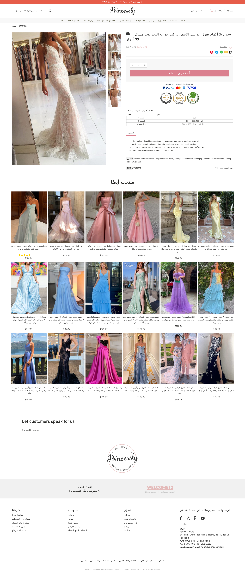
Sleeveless (219, 159)
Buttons (145, 159)
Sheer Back (209, 159)
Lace (182, 159)
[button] (24, 255)
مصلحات (126, 569)
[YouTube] (203, 518)
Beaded (137, 159)
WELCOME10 (160, 487)
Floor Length (155, 159)
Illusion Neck (167, 159)
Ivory (177, 159)
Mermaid (189, 159)
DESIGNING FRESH (153, 569)
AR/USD (230, 11)
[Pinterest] (196, 518)
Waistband (136, 162)
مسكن (13, 26)
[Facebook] (182, 518)
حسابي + (199, 11)
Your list (223, 47)
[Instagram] (189, 518)
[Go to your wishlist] (192, 9)
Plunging (198, 159)
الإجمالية (119, 569)
